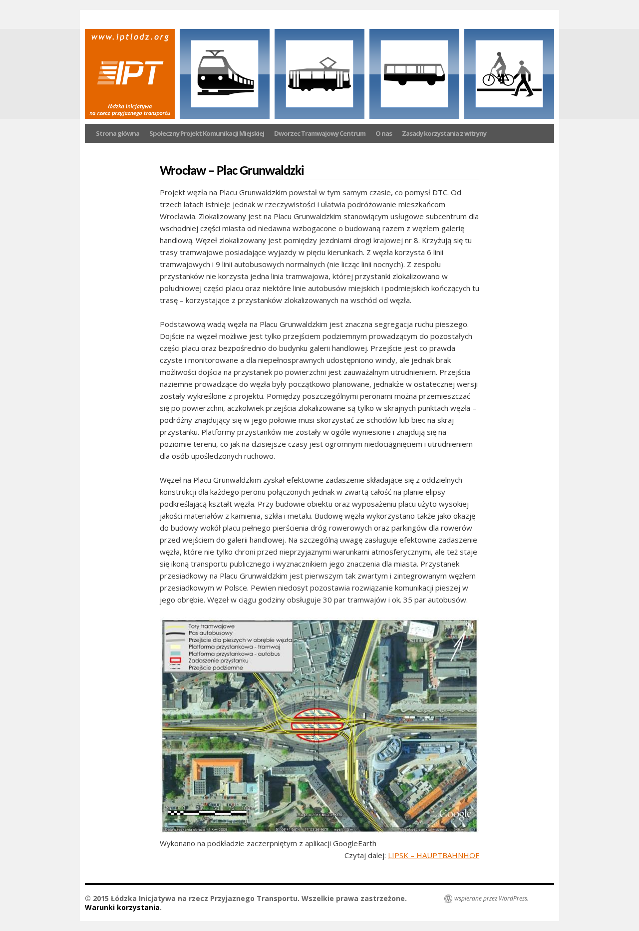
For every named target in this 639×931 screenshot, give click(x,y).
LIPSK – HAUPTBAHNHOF (433, 855)
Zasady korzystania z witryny (444, 133)
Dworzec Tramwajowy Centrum (319, 133)
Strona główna (117, 133)
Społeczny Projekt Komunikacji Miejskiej (206, 133)
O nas (383, 133)
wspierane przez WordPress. (491, 899)
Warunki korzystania (122, 907)
